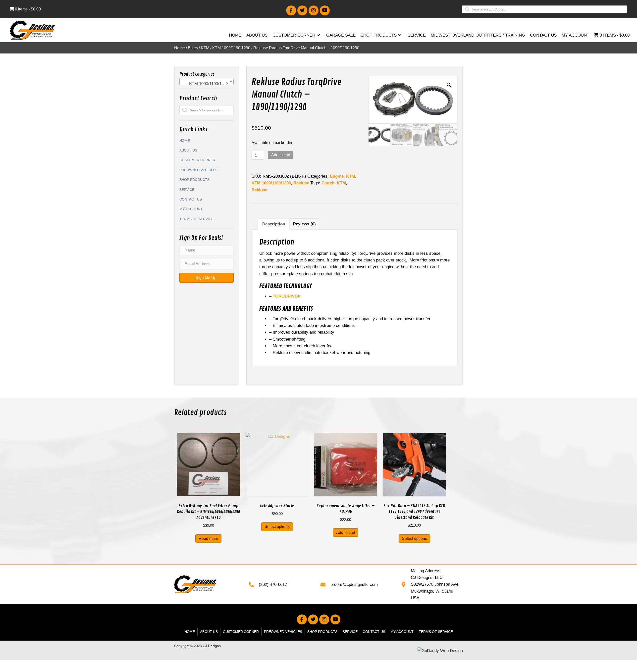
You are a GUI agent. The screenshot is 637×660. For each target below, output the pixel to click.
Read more (208, 538)
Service (186, 190)
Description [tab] (273, 224)
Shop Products (194, 180)
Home (179, 48)
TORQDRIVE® (287, 296)
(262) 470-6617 (273, 584)
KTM (205, 48)
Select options (277, 526)
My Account (191, 209)
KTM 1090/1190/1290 (231, 48)
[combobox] (206, 81)
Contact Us (190, 199)
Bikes (193, 48)
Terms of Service (196, 219)
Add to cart (280, 155)
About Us (188, 150)
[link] (235, 35)
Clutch (327, 183)
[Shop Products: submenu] (400, 35)
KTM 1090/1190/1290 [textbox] (205, 83)
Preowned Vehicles (198, 170)
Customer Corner (197, 160)
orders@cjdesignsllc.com (354, 584)
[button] (291, 10)
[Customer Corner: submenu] (318, 35)
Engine (337, 176)
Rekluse (301, 183)
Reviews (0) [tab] (304, 224)
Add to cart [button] (345, 532)
